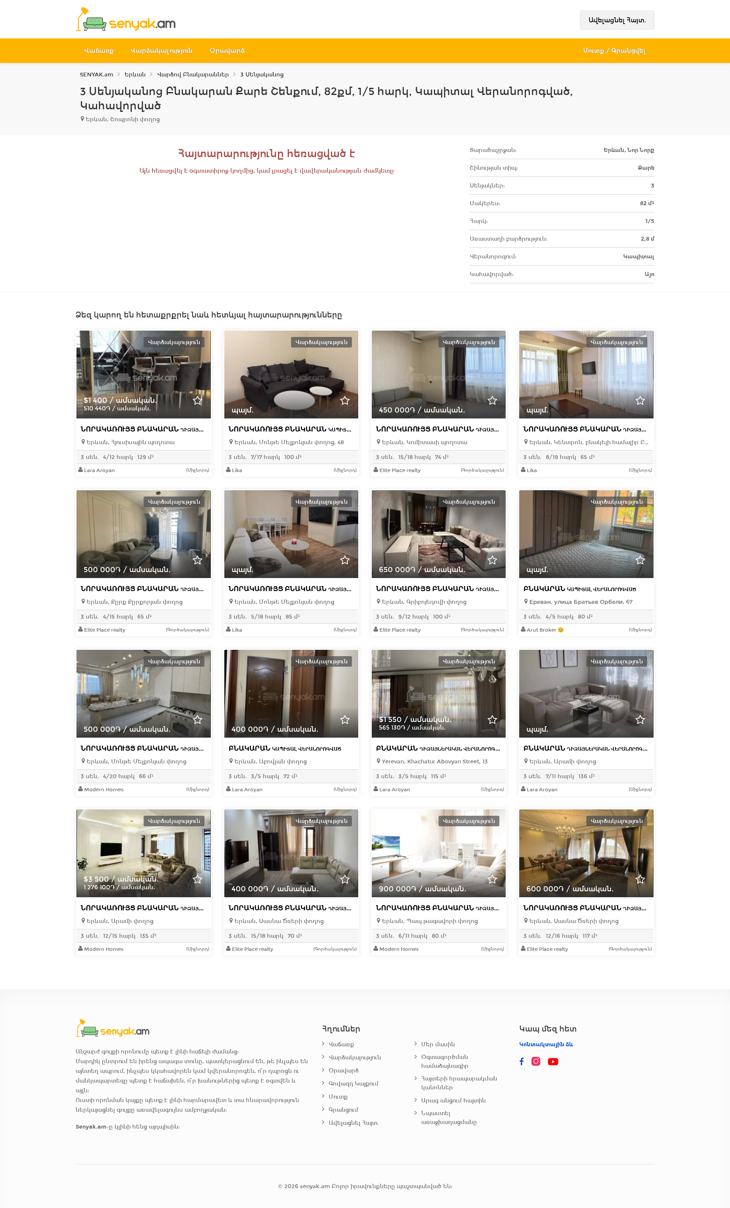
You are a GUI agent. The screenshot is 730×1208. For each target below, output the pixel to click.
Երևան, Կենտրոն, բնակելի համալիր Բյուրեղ (588, 442)
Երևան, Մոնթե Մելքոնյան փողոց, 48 (288, 442)
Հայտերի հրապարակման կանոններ (459, 1083)
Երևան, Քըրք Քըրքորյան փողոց (133, 601)
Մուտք (338, 1096)
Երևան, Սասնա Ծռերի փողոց (278, 921)
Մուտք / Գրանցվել (614, 50)
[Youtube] (554, 1061)
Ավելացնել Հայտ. (617, 20)
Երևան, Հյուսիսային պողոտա (129, 442)
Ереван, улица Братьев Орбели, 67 (580, 601)
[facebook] (522, 1061)
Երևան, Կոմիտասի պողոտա (423, 442)
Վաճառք (99, 50)
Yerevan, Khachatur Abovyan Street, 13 (434, 761)
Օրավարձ (227, 50)
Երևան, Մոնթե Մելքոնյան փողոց (283, 601)
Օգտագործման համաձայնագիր (445, 1061)
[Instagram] (538, 1061)
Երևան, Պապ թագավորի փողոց (429, 921)
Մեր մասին (438, 1044)
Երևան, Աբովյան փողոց (270, 761)
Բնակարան (579, 588)
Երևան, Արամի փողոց (562, 761)
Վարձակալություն (162, 50)
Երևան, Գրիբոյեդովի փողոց (423, 601)
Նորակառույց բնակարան (174, 429)
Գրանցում (343, 1109)
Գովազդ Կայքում (354, 1083)
